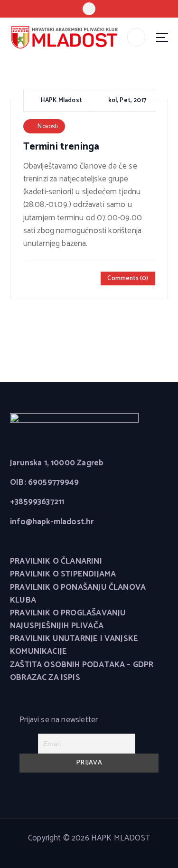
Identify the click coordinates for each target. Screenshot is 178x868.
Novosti (47, 126)
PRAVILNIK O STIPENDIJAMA (63, 574)
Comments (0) (127, 278)
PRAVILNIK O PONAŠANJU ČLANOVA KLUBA (78, 594)
